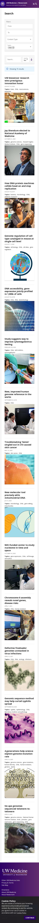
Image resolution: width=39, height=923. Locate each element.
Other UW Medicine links (11, 880)
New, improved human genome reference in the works (18, 394)
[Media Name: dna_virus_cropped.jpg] (19, 675)
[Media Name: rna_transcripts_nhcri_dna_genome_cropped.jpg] (19, 316)
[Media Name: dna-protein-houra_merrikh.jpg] (19, 213)
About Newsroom (8, 894)
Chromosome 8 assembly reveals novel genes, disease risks (18, 600)
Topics (9, 45)
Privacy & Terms (8, 883)
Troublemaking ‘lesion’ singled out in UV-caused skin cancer (18, 445)
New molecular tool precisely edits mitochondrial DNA (15, 495)
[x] (34, 4)
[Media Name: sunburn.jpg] (19, 469)
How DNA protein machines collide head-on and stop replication (19, 186)
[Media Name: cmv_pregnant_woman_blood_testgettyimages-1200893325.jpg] (19, 369)
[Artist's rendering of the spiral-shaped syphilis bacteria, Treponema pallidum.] (19, 728)
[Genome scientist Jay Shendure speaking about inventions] (19, 160)
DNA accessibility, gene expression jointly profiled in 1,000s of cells (19, 291)
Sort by (26, 58)
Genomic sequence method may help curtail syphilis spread (19, 701)
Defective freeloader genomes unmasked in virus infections (17, 651)
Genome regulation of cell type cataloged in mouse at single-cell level (19, 238)
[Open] (30, 39)
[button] (11, 47)
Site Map (5, 885)
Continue (30, 918)
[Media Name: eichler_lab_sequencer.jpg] (19, 419)
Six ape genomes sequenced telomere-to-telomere (17, 809)
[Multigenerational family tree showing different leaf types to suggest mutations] (19, 783)
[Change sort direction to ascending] (31, 59)
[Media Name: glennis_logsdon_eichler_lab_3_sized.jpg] (19, 625)
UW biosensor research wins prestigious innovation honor (17, 81)
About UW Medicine (9, 892)
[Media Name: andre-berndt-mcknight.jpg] (19, 108)
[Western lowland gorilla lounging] (19, 838)
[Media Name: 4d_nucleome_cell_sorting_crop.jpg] (19, 575)
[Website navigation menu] (2, 3)
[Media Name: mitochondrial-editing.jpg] (19, 522)
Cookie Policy (21, 913)
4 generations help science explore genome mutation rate (19, 754)
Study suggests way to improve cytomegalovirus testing (18, 341)
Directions (5, 890)
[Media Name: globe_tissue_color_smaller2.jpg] (19, 266)
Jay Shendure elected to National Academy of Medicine (17, 133)
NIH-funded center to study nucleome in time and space (19, 548)
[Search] (36, 4)
